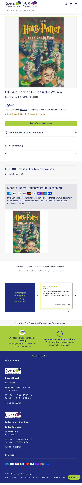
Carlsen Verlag (11, 97)
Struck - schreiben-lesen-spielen (23, 474)
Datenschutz (25, 477)
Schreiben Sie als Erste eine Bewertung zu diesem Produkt (41, 271)
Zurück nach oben (40, 356)
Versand (23, 110)
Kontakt (14, 477)
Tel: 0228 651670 (13, 447)
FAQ (64, 477)
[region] (56, 296)
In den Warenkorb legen (41, 123)
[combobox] (41, 10)
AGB (6, 477)
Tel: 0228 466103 (13, 403)
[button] (71, 4)
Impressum (46, 477)
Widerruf (57, 477)
